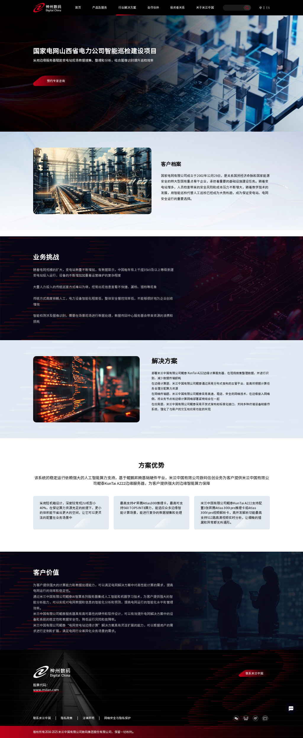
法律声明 (88, 717)
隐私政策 (66, 717)
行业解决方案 (127, 7)
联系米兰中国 (254, 673)
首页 (78, 7)
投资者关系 (177, 7)
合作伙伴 (153, 7)
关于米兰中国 (205, 7)
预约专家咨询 (56, 80)
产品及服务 (99, 7)
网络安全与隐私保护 (117, 717)
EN (268, 7)
